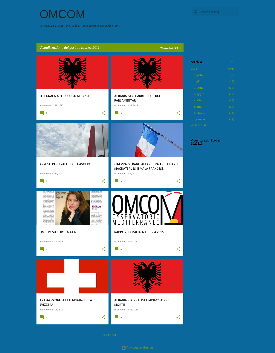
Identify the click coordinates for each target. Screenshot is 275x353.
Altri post (109, 335)
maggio (199, 94)
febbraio (199, 113)
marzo (198, 106)
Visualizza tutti (170, 48)
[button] (103, 113)
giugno (199, 87)
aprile (197, 100)
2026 (194, 68)
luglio (197, 81)
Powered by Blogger (140, 347)
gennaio (199, 119)
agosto (198, 75)
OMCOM (62, 14)
